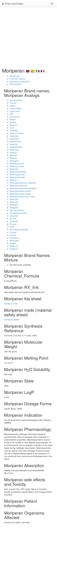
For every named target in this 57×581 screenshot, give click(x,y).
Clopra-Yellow (16, 108)
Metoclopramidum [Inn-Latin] (22, 196)
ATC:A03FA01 (16, 84)
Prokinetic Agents (17, 78)
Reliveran (14, 246)
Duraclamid (15, 116)
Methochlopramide (18, 171)
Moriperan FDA (10, 303)
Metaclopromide (17, 166)
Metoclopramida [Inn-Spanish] (23, 182)
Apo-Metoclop (16, 100)
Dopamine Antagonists (19, 81)
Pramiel (13, 232)
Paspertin (14, 221)
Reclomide (14, 240)
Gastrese (14, 130)
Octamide (14, 215)
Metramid (14, 202)
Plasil (12, 226)
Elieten (13, 119)
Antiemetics (15, 76)
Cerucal (13, 103)
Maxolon (13, 158)
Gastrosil (13, 144)
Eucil (12, 127)
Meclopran (14, 160)
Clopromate (15, 111)
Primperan (14, 237)
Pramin (13, 235)
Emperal (13, 125)
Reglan (13, 243)
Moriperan (14, 204)
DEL (11, 114)
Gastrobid (14, 136)
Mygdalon (14, 207)
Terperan (14, 248)
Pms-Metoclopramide (19, 229)
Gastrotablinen (16, 147)
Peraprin (13, 224)
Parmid (13, 218)
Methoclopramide (17, 174)
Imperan (13, 152)
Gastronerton (15, 141)
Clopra (12, 105)
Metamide (14, 169)
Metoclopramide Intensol (20, 191)
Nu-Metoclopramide (18, 213)
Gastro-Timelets (17, 133)
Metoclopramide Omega (20, 193)
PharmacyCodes (13, 3)
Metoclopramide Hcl (18, 185)
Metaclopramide (17, 163)
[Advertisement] (28, 36)
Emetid (13, 122)
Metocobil (14, 199)
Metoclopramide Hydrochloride (23, 188)
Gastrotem (14, 149)
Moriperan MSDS (11, 319)
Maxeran (13, 155)
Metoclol (13, 180)
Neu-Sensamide (17, 210)
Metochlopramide (17, 177)
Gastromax (14, 138)
